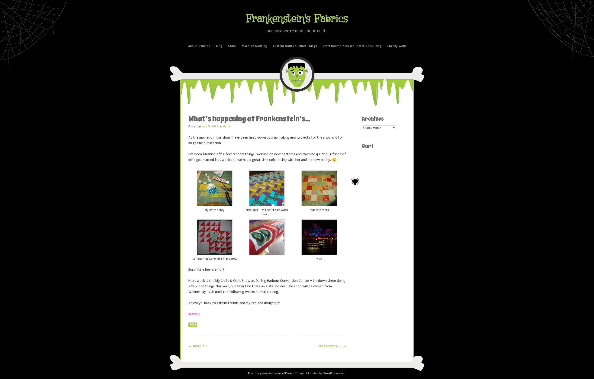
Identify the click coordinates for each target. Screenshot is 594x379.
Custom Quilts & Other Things (295, 46)
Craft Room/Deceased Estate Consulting (352, 46)
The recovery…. (332, 346)
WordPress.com (334, 373)
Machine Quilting (254, 46)
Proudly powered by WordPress (270, 373)
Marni (226, 126)
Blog (219, 46)
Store (232, 46)
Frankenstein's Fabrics (297, 19)
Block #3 (197, 346)
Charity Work (396, 46)
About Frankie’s (199, 46)
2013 (193, 324)
